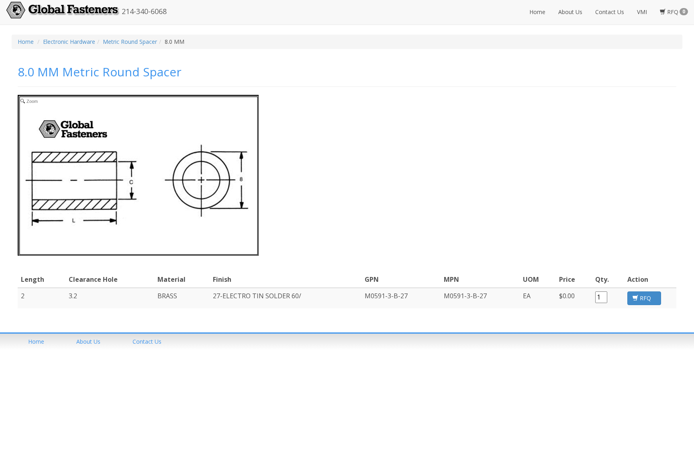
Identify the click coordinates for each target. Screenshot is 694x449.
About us (88, 341)
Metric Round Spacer (130, 41)
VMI (642, 12)
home (36, 341)
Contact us (147, 341)
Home (537, 12)
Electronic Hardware (69, 41)
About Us (570, 12)
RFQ (675, 12)
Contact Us (609, 12)
